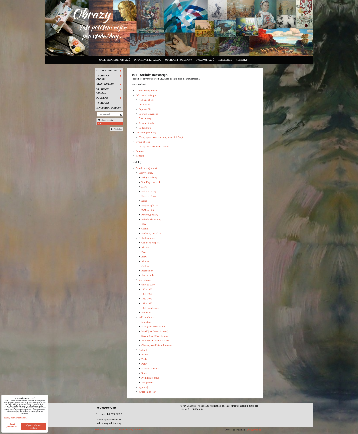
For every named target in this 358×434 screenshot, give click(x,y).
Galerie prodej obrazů (114, 60)
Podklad (143, 350)
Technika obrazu (147, 238)
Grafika (145, 266)
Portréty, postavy (149, 214)
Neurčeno (146, 312)
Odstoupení (144, 104)
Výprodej (143, 387)
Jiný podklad (147, 382)
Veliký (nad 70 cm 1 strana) (155, 340)
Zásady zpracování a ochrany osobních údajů (161, 137)
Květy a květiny (149, 177)
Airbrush (145, 261)
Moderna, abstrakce (151, 233)
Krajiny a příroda (149, 205)
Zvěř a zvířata (148, 210)
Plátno (144, 354)
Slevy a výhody (146, 123)
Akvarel (145, 247)
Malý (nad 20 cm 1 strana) (154, 326)
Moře (144, 187)
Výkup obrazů (205, 60)
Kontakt (241, 60)
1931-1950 (146, 294)
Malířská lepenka (150, 368)
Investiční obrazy (147, 391)
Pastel (144, 252)
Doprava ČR (145, 109)
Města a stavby (148, 191)
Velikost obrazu (146, 317)
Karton (144, 373)
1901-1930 (146, 289)
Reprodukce (147, 270)
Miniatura (146, 322)
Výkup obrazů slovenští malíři (154, 146)
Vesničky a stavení (150, 182)
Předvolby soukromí (105, 429)
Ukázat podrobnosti (11, 425)
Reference (225, 60)
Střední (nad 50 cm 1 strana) (155, 336)
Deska (144, 359)
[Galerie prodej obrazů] (179, 55)
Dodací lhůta (145, 128)
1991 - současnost (150, 308)
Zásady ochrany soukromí (130, 429)
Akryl (144, 256)
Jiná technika (148, 275)
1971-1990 (146, 303)
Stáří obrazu (145, 280)
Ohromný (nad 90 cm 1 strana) (156, 345)
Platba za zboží (146, 100)
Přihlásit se (117, 129)
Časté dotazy (145, 118)
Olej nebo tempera (150, 242)
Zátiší (144, 201)
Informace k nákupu (147, 60)
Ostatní (145, 228)
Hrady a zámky (148, 196)
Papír (144, 363)
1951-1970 (146, 298)
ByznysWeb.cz (254, 429)
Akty (143, 224)
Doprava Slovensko (148, 114)
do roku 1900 (148, 284)
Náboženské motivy (151, 219)
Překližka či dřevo (150, 377)
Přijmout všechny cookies (33, 426)
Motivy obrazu (146, 173)
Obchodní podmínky (178, 60)
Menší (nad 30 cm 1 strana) (154, 331)
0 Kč (100, 123)
